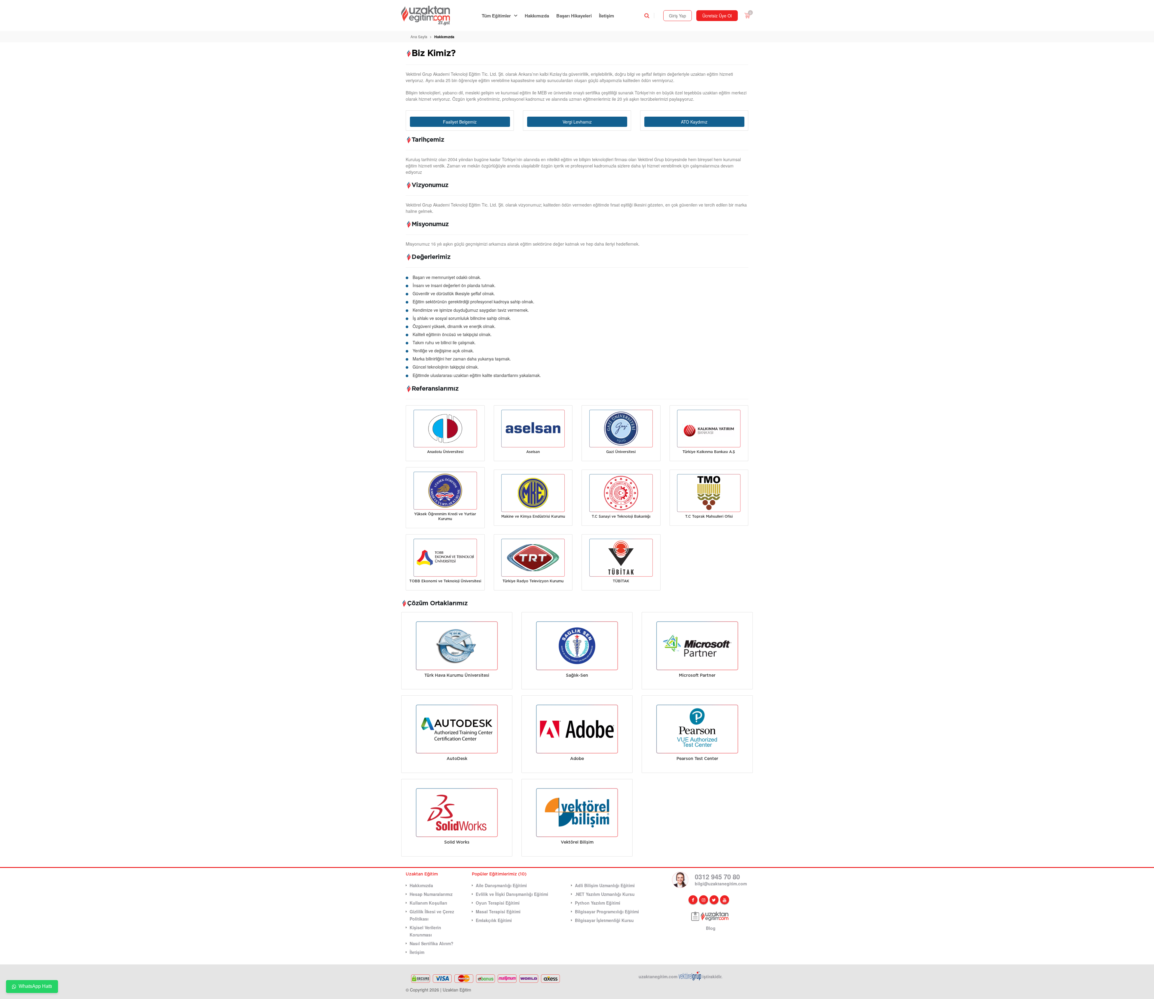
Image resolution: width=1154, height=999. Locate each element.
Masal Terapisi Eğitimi (498, 912)
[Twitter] (714, 899)
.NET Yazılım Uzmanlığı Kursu (605, 894)
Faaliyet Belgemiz (460, 122)
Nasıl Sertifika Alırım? (431, 943)
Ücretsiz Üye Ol (717, 16)
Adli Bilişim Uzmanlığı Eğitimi (605, 885)
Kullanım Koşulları (428, 903)
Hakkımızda (537, 15)
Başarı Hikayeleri (574, 15)
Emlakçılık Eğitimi (494, 920)
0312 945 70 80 (717, 876)
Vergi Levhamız (577, 122)
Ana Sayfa (419, 36)
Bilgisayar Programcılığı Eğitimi (607, 912)
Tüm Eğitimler (496, 15)
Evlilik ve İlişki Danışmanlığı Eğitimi (512, 894)
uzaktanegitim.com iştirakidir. (680, 976)
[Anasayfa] (429, 15)
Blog (711, 928)
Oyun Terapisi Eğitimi (498, 903)
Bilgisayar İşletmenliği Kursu (604, 920)
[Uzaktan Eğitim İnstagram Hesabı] (703, 899)
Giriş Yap (677, 16)
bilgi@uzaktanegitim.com (721, 884)
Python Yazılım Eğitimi (597, 903)
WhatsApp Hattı (35, 986)
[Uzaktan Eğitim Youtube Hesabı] (724, 899)
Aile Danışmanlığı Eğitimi (501, 885)
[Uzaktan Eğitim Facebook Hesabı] (693, 899)
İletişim (606, 15)
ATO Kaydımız (694, 122)
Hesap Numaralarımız (431, 894)
